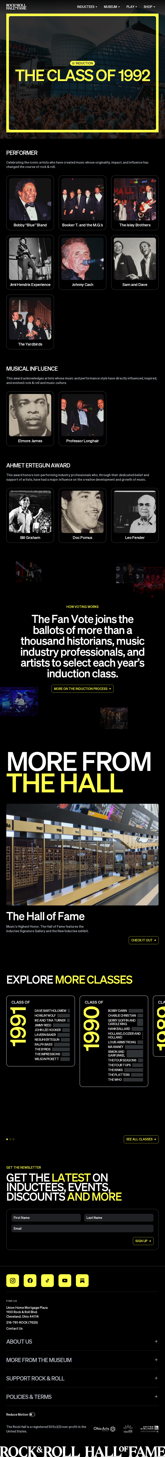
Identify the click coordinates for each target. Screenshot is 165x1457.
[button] (82, 1341)
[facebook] (30, 1280)
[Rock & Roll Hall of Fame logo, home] (16, 7)
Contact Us (14, 1328)
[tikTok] (47, 1280)
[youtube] (64, 1280)
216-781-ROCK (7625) (22, 1322)
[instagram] (12, 1280)
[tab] (10, 1139)
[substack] (82, 1280)
